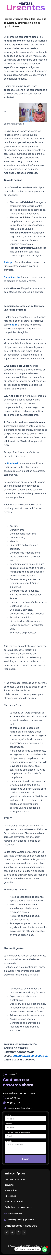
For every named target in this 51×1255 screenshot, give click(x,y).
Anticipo (8, 262)
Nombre (8, 1115)
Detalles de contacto (18, 1207)
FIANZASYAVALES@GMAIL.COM (29, 1056)
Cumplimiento (12, 277)
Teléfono (8, 1124)
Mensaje (8, 1141)
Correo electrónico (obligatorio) (17, 1132)
